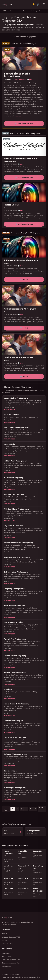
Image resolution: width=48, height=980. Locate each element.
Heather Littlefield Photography (20, 158)
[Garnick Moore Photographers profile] (24, 344)
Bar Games (6, 966)
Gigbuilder (6, 953)
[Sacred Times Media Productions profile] (24, 58)
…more (18, 116)
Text (29, 79)
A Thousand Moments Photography (21, 260)
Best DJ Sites (7, 956)
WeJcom (7, 4)
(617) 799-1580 (20, 79)
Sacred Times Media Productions (17, 75)
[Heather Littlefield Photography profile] (24, 146)
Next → (41, 809)
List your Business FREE (11, 937)
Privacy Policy (7, 943)
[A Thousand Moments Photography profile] (24, 247)
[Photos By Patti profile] (24, 192)
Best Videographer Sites (11, 963)
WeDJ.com (5, 11)
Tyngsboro (26, 11)
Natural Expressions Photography (20, 309)
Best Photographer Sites (11, 960)
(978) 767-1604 (11, 164)
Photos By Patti (12, 205)
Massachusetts (16, 11)
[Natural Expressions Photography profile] (24, 295)
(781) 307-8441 (11, 363)
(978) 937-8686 (11, 314)
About (4, 934)
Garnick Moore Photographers (18, 357)
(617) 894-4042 (11, 266)
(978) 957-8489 (11, 210)
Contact (5, 940)
